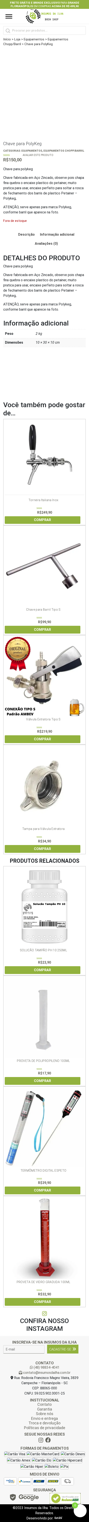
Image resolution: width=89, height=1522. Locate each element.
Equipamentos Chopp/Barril (63, 150)
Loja (17, 39)
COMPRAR (42, 970)
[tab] (26, 234)
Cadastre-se (60, 1349)
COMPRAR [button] (42, 520)
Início (7, 39)
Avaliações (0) (46, 243)
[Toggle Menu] (8, 16)
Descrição (26, 234)
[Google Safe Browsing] (24, 1498)
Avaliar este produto (38, 155)
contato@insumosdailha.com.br (46, 1373)
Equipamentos (34, 39)
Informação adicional (57, 234)
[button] (7, 4)
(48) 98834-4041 (46, 1367)
